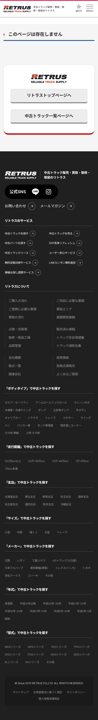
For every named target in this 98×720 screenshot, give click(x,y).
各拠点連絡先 (65, 366)
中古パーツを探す (15, 243)
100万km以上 (13, 461)
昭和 (7, 618)
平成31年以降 (28, 603)
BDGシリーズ (82, 654)
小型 (7, 532)
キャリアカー (12, 417)
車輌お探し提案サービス (19, 272)
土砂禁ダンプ (61, 410)
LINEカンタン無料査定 (62, 262)
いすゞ (21, 560)
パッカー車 (23, 425)
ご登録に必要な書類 (22, 309)
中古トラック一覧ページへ (49, 116)
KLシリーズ (11, 662)
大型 (47, 532)
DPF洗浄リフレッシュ (62, 243)
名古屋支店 (11, 504)
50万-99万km (36, 461)
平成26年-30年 (52, 603)
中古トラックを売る (61, 233)
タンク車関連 (45, 425)
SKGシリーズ (12, 654)
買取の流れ (16, 317)
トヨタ (86, 568)
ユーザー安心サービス (62, 252)
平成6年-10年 (62, 611)
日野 (7, 560)
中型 (19, 532)
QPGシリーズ (36, 646)
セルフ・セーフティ (16, 402)
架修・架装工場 (19, 337)
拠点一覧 (15, 366)
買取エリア (64, 309)
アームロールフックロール (51, 402)
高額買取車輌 (65, 317)
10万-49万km (60, 461)
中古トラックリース (16, 252)
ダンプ (42, 410)
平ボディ (81, 410)
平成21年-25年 (77, 603)
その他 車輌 (12, 432)
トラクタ (33, 417)
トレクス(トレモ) (65, 568)
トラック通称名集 (68, 346)
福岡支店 (30, 504)
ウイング (85, 417)
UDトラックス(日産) (65, 560)
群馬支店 (48, 496)
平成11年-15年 (38, 611)
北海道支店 (11, 496)
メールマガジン (52, 206)
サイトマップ (21, 692)
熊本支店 (48, 504)
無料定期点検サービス (18, 262)
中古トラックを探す (16, 233)
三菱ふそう (38, 560)
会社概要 (15, 358)
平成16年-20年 (14, 611)
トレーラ (50, 417)
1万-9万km (82, 461)
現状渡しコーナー (70, 425)
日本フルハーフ (14, 568)
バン (7, 425)
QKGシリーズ (13, 646)
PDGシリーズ (36, 654)
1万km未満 (11, 468)
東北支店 (30, 496)
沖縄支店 (66, 504)
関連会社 (15, 374)
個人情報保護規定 (49, 698)
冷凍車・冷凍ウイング (18, 410)
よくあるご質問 (67, 374)
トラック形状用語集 (70, 337)
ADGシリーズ (59, 654)
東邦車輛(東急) (39, 568)
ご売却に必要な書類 (70, 301)
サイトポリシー (76, 692)
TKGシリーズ (59, 646)
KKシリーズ (32, 662)
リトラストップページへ (49, 95)
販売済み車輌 (65, 329)
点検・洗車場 (18, 329)
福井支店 (83, 496)
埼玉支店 (65, 496)
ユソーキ (33, 575)
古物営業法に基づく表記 (47, 692)
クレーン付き (82, 402)
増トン (33, 532)
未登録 (9, 603)
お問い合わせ (15, 206)
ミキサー (68, 417)
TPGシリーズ (81, 646)
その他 (49, 575)
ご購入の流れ (18, 301)
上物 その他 (33, 432)
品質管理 (15, 346)
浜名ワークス (12, 575)
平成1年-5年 (84, 611)
